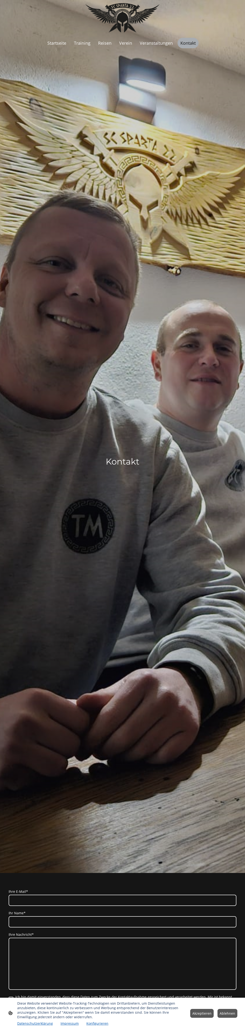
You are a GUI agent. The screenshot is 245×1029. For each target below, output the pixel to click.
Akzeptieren (202, 1013)
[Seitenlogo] (122, 18)
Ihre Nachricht (21, 934)
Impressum (70, 1023)
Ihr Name (17, 913)
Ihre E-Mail (18, 891)
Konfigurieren (97, 1023)
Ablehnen (227, 1013)
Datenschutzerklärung (35, 1023)
